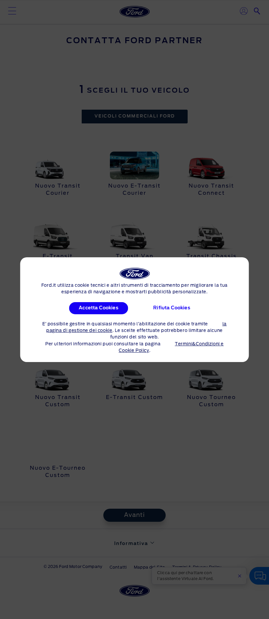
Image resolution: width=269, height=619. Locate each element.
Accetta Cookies (98, 308)
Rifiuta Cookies (171, 308)
